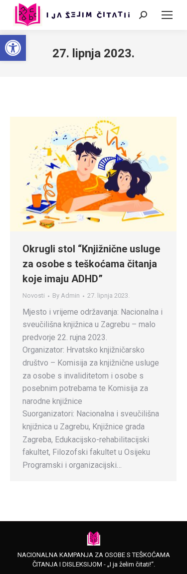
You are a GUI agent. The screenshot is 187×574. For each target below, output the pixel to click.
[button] (13, 48)
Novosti (33, 295)
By (66, 295)
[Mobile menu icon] (167, 15)
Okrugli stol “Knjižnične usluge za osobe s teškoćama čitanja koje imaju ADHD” (91, 264)
